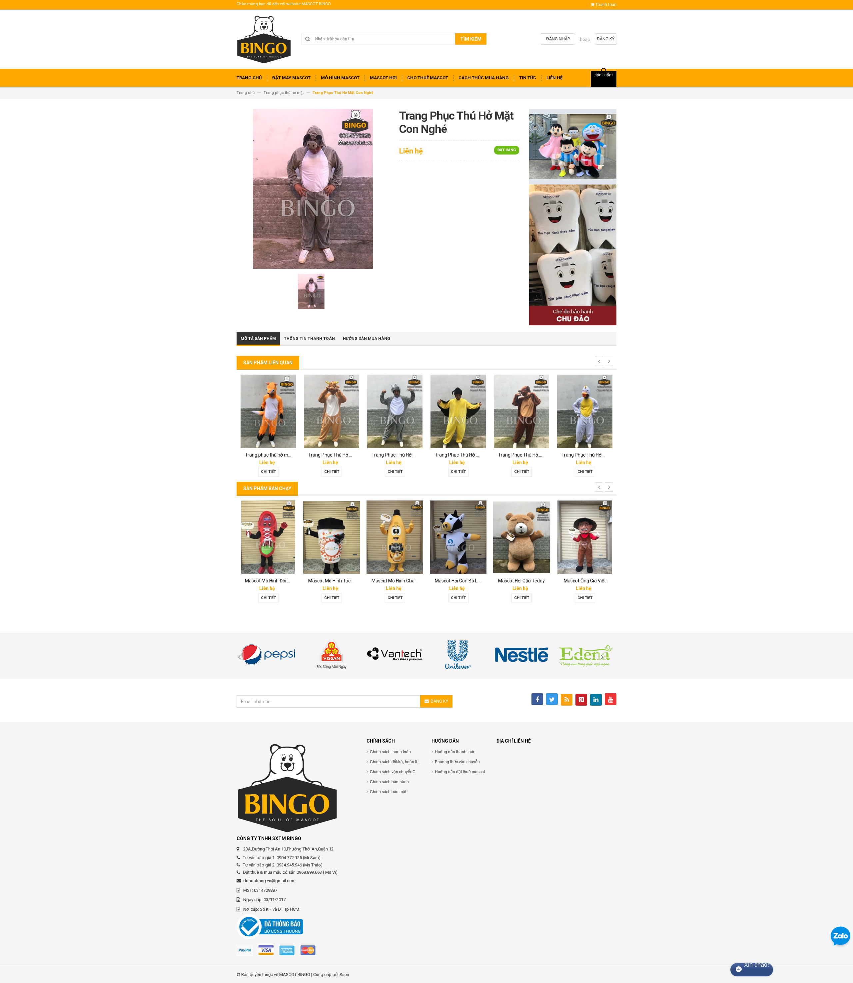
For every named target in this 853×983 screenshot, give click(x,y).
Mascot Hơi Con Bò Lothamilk (402, 580)
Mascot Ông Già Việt (521, 580)
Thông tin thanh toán (309, 338)
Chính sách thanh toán (390, 751)
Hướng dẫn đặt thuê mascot (460, 771)
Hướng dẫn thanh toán (455, 751)
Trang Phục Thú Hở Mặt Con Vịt (530, 455)
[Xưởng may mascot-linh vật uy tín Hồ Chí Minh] (264, 42)
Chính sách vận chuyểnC (393, 771)
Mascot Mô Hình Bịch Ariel (588, 580)
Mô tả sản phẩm (258, 338)
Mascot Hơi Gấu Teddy (458, 580)
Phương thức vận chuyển (457, 761)
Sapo (344, 974)
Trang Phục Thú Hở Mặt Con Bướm (408, 455)
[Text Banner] (572, 254)
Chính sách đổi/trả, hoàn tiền (396, 761)
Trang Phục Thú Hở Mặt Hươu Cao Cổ (284, 455)
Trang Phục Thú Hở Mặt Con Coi (341, 455)
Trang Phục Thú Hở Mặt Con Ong (595, 455)
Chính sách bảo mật (388, 791)
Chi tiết (268, 472)
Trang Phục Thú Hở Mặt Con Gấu (469, 455)
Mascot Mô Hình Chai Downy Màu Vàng (349, 580)
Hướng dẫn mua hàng (366, 338)
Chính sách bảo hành (389, 781)
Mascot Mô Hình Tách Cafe (273, 580)
